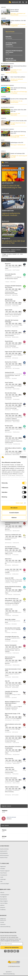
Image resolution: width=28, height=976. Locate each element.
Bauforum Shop (3, 857)
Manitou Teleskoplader (11, 645)
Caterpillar (7, 572)
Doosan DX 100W (9, 578)
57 (19, 536)
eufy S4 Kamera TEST (8, 183)
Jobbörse (2, 905)
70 (19, 415)
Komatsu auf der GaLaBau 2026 (18, 120)
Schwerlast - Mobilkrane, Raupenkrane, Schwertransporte (12, 419)
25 (19, 760)
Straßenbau (3, 909)
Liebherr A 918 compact (11, 778)
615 (20, 438)
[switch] (24, 487)
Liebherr (3, 18)
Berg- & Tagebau (4, 901)
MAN (20, 304)
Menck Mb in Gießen (10, 619)
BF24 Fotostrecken (4, 855)
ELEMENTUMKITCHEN (8, 210)
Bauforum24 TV (3, 851)
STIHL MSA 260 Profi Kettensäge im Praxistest (18, 92)
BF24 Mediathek (4, 853)
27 (19, 384)
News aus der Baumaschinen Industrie (13, 277)
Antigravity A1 (6, 238)
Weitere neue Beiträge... (12, 72)
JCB (5, 563)
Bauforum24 (15, 2)
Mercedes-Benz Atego (10, 393)
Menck (6, 622)
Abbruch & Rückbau (9, 335)
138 (20, 451)
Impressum (2, 924)
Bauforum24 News (4, 849)
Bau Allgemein (3, 896)
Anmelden (2, 868)
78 (19, 363)
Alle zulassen (14, 507)
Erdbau (6, 268)
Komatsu (3, 118)
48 (19, 779)
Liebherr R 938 (8, 609)
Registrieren (3, 866)
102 (20, 427)
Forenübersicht (3, 875)
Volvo (2, 74)
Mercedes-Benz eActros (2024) (12, 628)
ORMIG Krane (8, 436)
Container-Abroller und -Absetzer (13, 736)
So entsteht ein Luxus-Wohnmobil (16, 70)
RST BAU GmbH (9, 425)
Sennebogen (8, 639)
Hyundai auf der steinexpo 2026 (18, 98)
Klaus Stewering (9, 758)
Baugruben (8, 36)
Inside (1, 877)
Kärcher (3, 7)
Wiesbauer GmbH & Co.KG (11, 413)
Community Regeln (4, 883)
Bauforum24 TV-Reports (7, 63)
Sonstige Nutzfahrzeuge (10, 741)
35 (19, 394)
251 (20, 590)
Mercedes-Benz (8, 397)
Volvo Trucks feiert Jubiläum (17, 77)
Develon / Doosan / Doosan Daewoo (13, 314)
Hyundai (3, 96)
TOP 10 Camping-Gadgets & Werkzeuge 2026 (17, 136)
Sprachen (8, 971)
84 (19, 717)
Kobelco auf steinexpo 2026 (17, 153)
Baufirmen (8, 366)
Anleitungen (3, 879)
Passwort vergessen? (5, 870)
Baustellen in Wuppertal (11, 330)
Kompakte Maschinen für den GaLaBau (18, 123)
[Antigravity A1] (13, 229)
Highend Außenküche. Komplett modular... (11, 214)
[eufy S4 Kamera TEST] (13, 174)
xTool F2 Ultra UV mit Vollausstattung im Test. (12, 186)
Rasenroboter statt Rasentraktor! (15, 114)
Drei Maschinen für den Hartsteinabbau (16, 101)
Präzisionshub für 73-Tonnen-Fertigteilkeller (18, 25)
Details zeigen (19, 503)
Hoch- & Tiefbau (3, 903)
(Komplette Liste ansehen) (8, 251)
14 (19, 343)
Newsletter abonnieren (12, 947)
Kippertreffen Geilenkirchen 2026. (13, 403)
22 (19, 647)
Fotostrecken (8, 539)
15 (19, 672)
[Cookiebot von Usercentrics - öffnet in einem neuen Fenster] (20, 457)
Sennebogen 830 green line (12, 636)
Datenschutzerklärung (5, 926)
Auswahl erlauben (14, 512)
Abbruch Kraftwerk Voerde (11, 787)
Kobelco (3, 151)
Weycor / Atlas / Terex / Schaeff (12, 685)
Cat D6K (7, 569)
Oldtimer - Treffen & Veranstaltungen (13, 407)
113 (20, 526)
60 (19, 265)
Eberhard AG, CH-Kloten (11, 362)
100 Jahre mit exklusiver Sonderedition (16, 79)
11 (19, 302)
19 (19, 311)
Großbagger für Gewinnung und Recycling (18, 156)
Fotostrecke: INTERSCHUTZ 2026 (13, 534)
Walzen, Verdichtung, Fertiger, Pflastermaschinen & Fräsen (11, 292)
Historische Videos (9, 772)
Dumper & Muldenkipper (10, 346)
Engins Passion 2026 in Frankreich (13, 351)
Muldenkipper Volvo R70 (16, 142)
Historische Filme (9, 767)
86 (19, 750)
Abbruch (2, 892)
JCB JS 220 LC (8, 558)
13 (19, 405)
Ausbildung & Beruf (4, 894)
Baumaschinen (3, 899)
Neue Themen (3, 873)
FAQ (1, 881)
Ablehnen (14, 517)
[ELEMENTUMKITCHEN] (13, 202)
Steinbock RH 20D (9, 372)
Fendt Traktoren (9, 382)
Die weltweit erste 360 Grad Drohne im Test (13, 242)
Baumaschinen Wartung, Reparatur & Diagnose (13, 602)
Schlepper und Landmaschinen (13, 386)
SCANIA (6, 675)
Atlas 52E (7, 681)
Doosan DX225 (8, 309)
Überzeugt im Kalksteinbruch (17, 144)
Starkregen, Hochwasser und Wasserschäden (17, 14)
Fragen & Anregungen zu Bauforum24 (13, 707)
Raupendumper (9, 341)
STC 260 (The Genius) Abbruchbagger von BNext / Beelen (12, 548)
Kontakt (2, 922)
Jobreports (2, 907)
